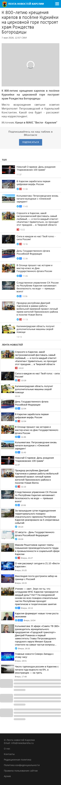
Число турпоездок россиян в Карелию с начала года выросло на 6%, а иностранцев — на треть (37, 669)
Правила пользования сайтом (21, 770)
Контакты (9, 754)
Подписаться (30, 142)
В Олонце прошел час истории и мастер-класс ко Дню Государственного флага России (34, 268)
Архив (7, 776)
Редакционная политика (17, 759)
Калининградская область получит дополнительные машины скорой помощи (36, 329)
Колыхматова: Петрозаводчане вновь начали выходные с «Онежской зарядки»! (37, 198)
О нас (7, 748)
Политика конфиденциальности (22, 765)
